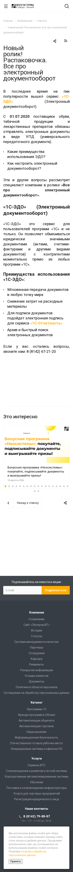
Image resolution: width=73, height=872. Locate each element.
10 (38, 486)
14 (53, 486)
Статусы (36, 636)
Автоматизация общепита (36, 720)
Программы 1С (36, 709)
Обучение (36, 782)
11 (42, 486)
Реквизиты (36, 664)
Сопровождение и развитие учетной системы (36, 770)
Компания (36, 612)
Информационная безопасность (36, 737)
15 (56, 486)
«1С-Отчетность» (46, 323)
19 (34, 491)
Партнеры (36, 647)
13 (49, 486)
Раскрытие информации (36, 670)
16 (60, 486)
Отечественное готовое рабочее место (36, 743)
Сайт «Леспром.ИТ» (37, 624)
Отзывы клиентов (36, 675)
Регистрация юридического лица (36, 799)
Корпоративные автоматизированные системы (36, 776)
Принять (15, 861)
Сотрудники (37, 653)
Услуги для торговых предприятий (36, 793)
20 (38, 491)
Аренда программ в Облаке (36, 714)
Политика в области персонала (36, 687)
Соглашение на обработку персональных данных (37, 692)
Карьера (36, 658)
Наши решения (36, 731)
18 (67, 486)
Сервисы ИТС (36, 765)
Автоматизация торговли (36, 726)
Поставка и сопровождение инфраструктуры (36, 787)
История (36, 630)
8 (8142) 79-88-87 (36, 816)
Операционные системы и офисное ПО (36, 748)
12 (45, 486)
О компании (36, 619)
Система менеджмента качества (36, 641)
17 (64, 486)
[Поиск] (67, 6)
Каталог (37, 702)
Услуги (36, 758)
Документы (36, 681)
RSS (66, 41)
